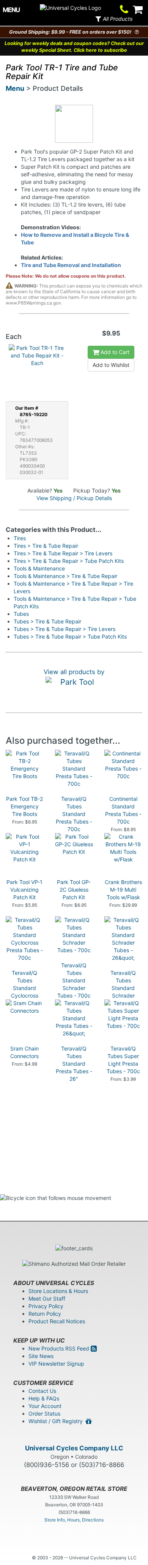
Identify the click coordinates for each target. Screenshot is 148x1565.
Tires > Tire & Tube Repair (46, 545)
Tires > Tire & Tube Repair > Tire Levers (63, 553)
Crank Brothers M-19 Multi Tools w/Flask (123, 889)
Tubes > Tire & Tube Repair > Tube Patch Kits (70, 636)
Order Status (44, 1413)
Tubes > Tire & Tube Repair (47, 621)
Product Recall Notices (56, 1321)
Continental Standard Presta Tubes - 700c (123, 810)
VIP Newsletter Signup (56, 1363)
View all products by (74, 672)
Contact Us (42, 1391)
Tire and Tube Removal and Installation (71, 265)
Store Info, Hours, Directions (74, 1520)
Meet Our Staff (46, 1298)
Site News (41, 1356)
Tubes (21, 614)
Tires (20, 538)
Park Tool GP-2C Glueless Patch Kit (74, 889)
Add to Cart (114, 352)
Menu (15, 88)
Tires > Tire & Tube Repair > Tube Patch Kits (69, 561)
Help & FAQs (43, 1398)
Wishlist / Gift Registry (57, 1421)
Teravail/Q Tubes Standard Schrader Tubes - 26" (123, 988)
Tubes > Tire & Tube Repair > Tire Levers (64, 629)
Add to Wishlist (111, 365)
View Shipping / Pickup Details (74, 498)
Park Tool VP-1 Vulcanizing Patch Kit (24, 889)
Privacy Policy (45, 1306)
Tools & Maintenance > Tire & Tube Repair (65, 576)
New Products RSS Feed (59, 1348)
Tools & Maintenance (39, 568)
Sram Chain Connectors (24, 1052)
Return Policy (44, 1313)
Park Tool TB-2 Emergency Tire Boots (24, 806)
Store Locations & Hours (58, 1291)
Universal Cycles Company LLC (74, 1448)
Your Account (44, 1406)
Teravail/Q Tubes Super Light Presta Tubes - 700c (123, 1059)
